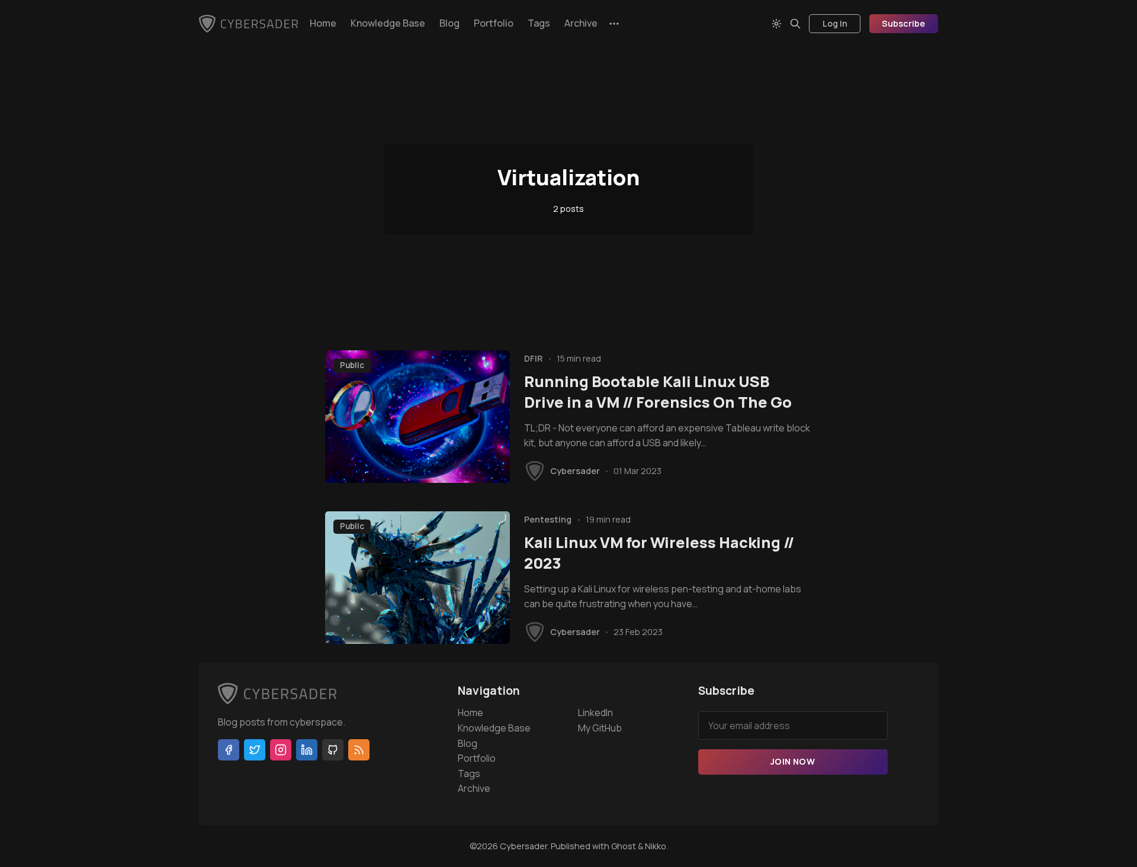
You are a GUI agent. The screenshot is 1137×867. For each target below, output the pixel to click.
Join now (792, 761)
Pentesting (547, 519)
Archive (581, 23)
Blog (449, 23)
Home (323, 23)
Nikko (655, 846)
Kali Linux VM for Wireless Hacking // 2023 (659, 552)
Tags (539, 23)
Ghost (623, 846)
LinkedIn (595, 712)
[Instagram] (280, 749)
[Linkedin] (306, 749)
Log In (835, 23)
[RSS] (359, 749)
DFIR (533, 358)
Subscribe (903, 23)
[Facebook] (228, 749)
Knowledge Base (388, 23)
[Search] (795, 23)
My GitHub (600, 727)
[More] (614, 23)
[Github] (332, 749)
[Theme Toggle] (776, 23)
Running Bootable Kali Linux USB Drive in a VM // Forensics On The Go (658, 391)
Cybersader (575, 471)
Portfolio (493, 23)
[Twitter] (254, 749)
